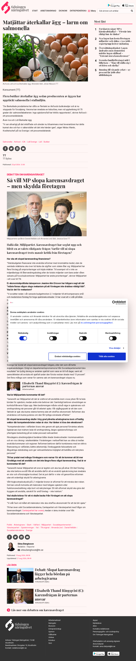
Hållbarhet (52, 635)
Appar (95, 620)
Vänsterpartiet (13, 527)
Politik (9, 525)
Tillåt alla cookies (107, 356)
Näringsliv (52, 623)
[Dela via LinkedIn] (17, 148)
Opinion (51, 632)
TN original (45, 527)
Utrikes (51, 637)
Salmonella (8, 142)
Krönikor (51, 640)
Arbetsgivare (19, 525)
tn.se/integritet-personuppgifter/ (97, 323)
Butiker (47, 142)
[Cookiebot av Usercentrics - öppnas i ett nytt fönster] (114, 303)
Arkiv (95, 626)
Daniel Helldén (71, 527)
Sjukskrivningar (27, 527)
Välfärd (36, 525)
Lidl (40, 142)
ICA (24, 142)
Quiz (50, 643)
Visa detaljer (115, 348)
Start (35, 11)
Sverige (29, 530)
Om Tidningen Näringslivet (103, 635)
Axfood (17, 142)
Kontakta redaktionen (101, 629)
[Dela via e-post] (23, 148)
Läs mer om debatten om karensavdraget (37, 610)
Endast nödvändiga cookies (67, 356)
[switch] (53, 338)
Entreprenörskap (79, 11)
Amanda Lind (57, 527)
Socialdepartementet (62, 525)
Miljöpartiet (46, 525)
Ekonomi (63, 11)
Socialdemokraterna (15, 530)
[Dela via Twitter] (11, 148)
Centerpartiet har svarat (33, 510)
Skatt (29, 525)
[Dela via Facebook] (5, 148)
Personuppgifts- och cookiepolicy (106, 632)
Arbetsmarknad (48, 11)
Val (37, 527)
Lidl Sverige (32, 142)
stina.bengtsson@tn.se (32, 550)
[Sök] (132, 11)
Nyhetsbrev (97, 623)
